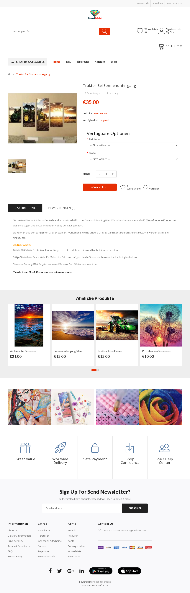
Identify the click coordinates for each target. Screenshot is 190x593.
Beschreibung (25, 208)
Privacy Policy (15, 541)
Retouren (73, 535)
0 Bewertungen (92, 93)
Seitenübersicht (47, 556)
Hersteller (43, 535)
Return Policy (15, 556)
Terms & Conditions (19, 546)
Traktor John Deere (110, 351)
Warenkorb (143, 3)
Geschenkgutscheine (50, 541)
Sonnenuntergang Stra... (68, 351)
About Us (13, 530)
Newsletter (44, 530)
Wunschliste (74, 551)
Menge (87, 173)
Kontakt (72, 530)
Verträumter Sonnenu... (24, 351)
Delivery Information (19, 535)
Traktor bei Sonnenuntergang (33, 74)
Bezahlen (158, 3)
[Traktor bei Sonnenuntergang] (17, 165)
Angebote (43, 551)
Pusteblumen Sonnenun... (157, 351)
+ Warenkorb (99, 187)
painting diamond (101, 581)
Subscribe (135, 508)
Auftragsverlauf (77, 546)
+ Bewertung (111, 93)
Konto (71, 541)
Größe (92, 153)
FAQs (11, 551)
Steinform (94, 139)
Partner (42, 546)
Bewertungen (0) (61, 208)
